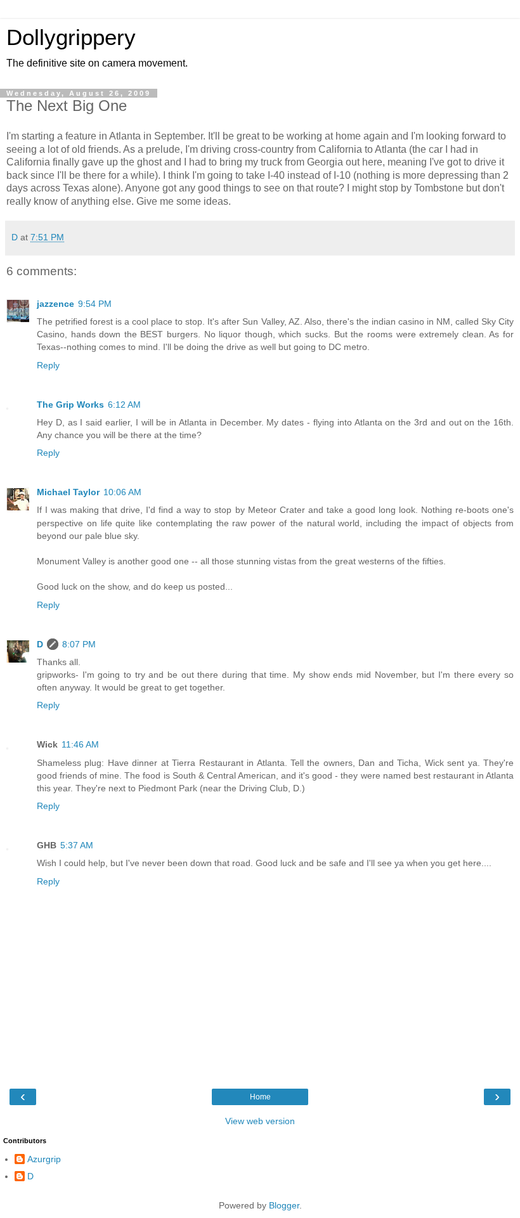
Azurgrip (44, 1159)
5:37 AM (76, 845)
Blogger (284, 1205)
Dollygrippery (71, 37)
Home (260, 1096)
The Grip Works (70, 404)
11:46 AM (80, 744)
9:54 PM (95, 304)
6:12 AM (124, 404)
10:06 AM (122, 492)
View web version (260, 1121)
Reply (48, 365)
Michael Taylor (68, 492)
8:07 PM (79, 644)
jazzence (55, 304)
